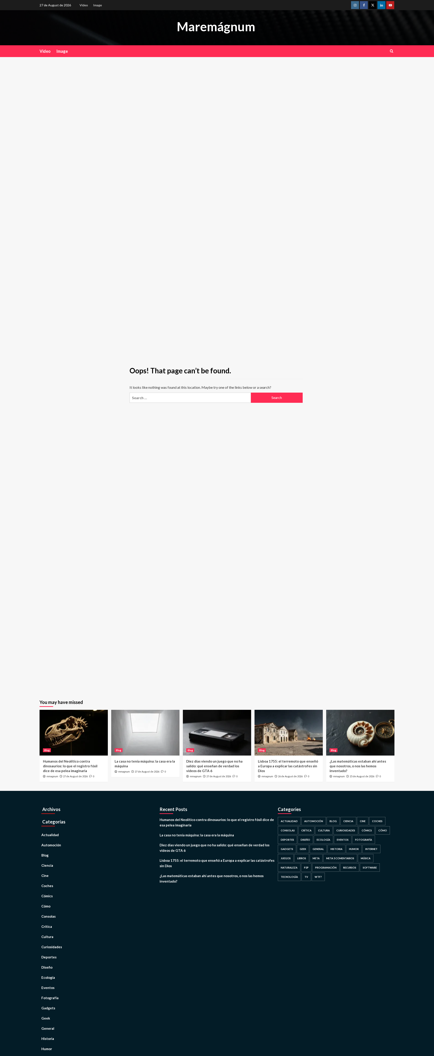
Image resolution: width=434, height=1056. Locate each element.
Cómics (47, 896)
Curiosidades (51, 947)
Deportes (49, 957)
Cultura (47, 937)
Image (97, 5)
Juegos (286, 858)
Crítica (46, 926)
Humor (46, 1049)
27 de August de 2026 (75, 776)
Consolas (48, 916)
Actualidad (50, 835)
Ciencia (47, 865)
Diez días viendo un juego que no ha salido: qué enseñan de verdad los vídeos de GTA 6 (214, 766)
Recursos (349, 867)
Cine (45, 876)
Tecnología (289, 876)
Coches (47, 886)
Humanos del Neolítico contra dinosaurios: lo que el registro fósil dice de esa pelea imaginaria (70, 766)
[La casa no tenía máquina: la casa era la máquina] (145, 732)
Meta (316, 858)
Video (84, 5)
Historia (47, 1039)
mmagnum (52, 776)
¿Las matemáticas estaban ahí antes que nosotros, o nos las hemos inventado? (358, 766)
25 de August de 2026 (362, 776)
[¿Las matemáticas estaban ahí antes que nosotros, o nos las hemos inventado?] (360, 732)
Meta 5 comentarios (340, 858)
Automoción (51, 845)
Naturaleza (289, 867)
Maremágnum (216, 26)
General (47, 1028)
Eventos (47, 988)
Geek (45, 1018)
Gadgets (48, 1008)
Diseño (46, 967)
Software (370, 867)
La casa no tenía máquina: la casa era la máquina (197, 835)
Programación (326, 867)
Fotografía (50, 998)
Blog (47, 750)
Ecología (48, 977)
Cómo (45, 906)
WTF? (318, 876)
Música (365, 858)
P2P (306, 867)
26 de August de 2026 (290, 776)
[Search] (391, 51)
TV (306, 876)
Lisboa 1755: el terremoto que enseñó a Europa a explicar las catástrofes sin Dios (288, 766)
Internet (371, 848)
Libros (301, 858)
